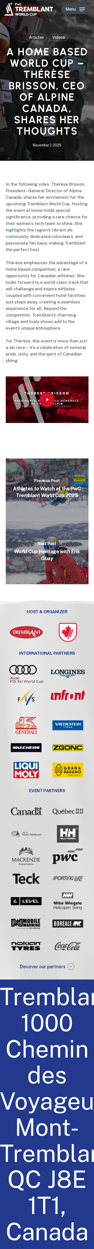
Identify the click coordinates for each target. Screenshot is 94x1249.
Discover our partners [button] (42, 966)
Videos (58, 37)
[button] (75, 9)
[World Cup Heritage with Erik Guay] (47, 552)
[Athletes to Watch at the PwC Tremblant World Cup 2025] (47, 489)
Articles (36, 37)
